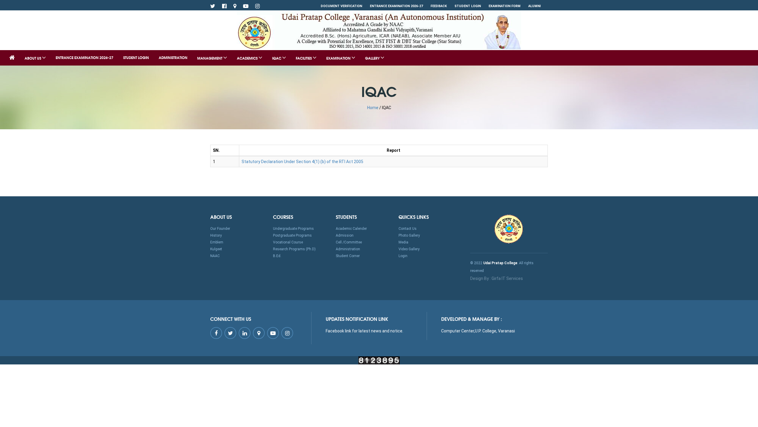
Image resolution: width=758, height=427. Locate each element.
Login (403, 256)
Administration (173, 57)
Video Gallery (409, 249)
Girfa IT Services (507, 278)
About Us (33, 58)
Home (372, 107)
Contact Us (408, 229)
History (216, 235)
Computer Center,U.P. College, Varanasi (478, 331)
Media (403, 242)
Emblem (216, 242)
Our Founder (220, 229)
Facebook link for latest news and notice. (364, 331)
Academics (247, 58)
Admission (345, 235)
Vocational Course (288, 242)
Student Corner (348, 256)
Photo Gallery (409, 235)
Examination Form (505, 6)
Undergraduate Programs (293, 229)
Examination (338, 58)
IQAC (277, 58)
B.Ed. (277, 256)
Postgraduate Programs (292, 235)
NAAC (215, 256)
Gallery (372, 58)
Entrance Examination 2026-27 (396, 6)
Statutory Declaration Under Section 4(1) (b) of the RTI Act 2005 (302, 161)
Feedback (439, 6)
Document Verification (341, 6)
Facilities (304, 58)
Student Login (468, 6)
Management (210, 58)
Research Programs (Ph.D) (294, 249)
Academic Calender (351, 229)
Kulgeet (216, 249)
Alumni (534, 6)
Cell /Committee (349, 242)
